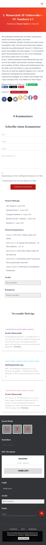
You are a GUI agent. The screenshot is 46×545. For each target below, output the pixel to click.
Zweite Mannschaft (13, 333)
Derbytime (9, 223)
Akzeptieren (23, 538)
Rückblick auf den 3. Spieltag (15, 219)
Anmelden (7, 488)
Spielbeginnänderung (14, 365)
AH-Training (10, 206)
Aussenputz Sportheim (13, 214)
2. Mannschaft (10, 329)
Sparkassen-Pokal (11, 210)
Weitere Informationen (31, 535)
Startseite (13, 529)
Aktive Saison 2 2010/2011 (19, 92)
